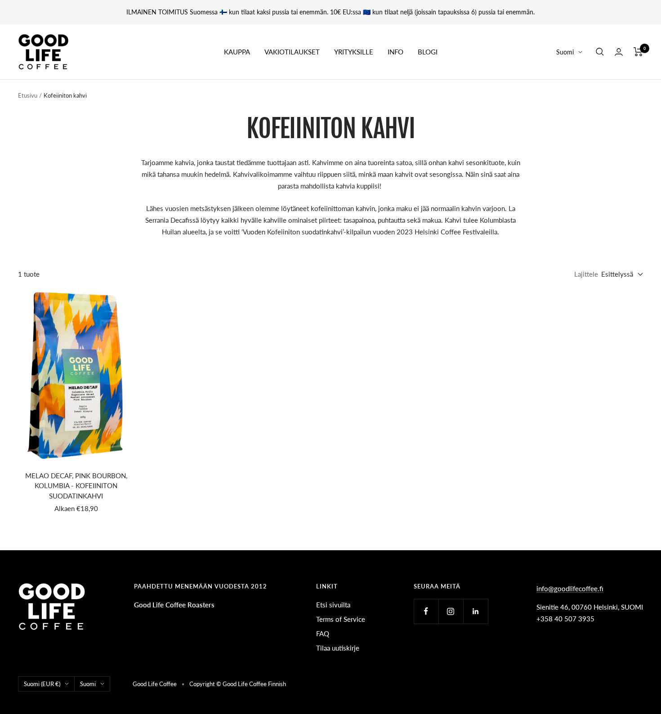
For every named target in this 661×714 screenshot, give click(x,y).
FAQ (322, 633)
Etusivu (27, 95)
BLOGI (428, 52)
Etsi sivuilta (333, 605)
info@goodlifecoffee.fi (569, 588)
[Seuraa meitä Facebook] (426, 611)
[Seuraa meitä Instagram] (450, 611)
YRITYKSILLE (353, 52)
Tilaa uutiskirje (337, 648)
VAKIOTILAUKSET (292, 52)
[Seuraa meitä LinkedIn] (475, 611)
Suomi (565, 52)
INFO (395, 52)
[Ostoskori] (638, 51)
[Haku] (600, 52)
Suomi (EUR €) (42, 683)
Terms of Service (340, 619)
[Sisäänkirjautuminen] (619, 52)
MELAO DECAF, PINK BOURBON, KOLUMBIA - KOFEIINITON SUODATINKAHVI (76, 486)
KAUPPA (237, 52)
